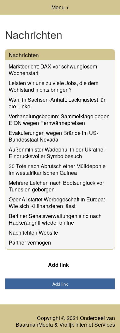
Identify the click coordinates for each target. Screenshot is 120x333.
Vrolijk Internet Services (87, 324)
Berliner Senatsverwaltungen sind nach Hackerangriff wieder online (55, 219)
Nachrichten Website (33, 232)
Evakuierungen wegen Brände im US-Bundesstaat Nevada (53, 136)
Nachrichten (24, 55)
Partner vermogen (30, 242)
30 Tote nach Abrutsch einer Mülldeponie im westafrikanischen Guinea (57, 169)
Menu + (60, 7)
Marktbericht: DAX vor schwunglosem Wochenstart (53, 69)
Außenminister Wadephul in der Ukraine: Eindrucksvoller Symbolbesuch (57, 153)
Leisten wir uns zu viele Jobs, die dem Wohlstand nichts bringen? (53, 86)
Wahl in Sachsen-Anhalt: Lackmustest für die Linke (57, 103)
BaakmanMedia (34, 324)
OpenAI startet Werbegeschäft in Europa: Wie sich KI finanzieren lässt (57, 202)
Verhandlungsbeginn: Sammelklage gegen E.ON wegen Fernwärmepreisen (59, 119)
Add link (58, 265)
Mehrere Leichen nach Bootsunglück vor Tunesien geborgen (56, 186)
